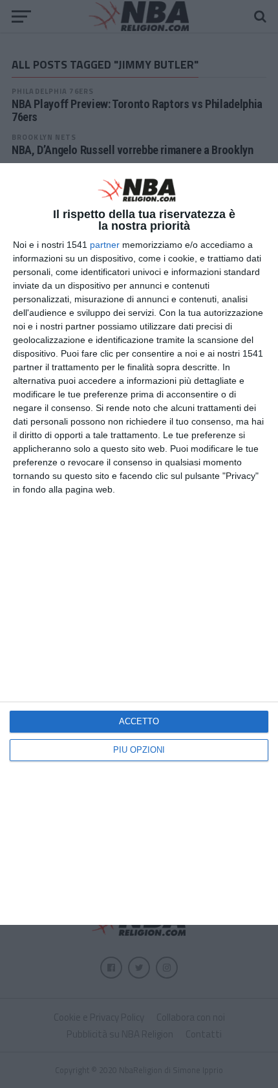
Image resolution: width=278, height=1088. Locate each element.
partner (105, 244)
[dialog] (139, 544)
